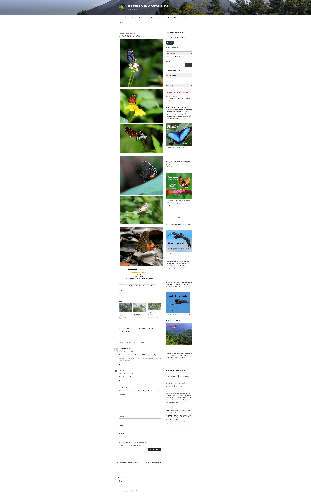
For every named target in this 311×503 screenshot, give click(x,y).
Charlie (133, 33)
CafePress (151, 18)
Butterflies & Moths (132, 269)
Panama (124, 328)
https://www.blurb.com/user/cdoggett (175, 98)
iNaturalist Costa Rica (172, 420)
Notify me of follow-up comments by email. (134, 442)
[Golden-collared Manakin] (125, 307)
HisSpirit (176, 18)
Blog (126, 18)
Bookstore (142, 18)
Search (168, 61)
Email (121, 425)
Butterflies (125, 331)
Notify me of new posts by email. (130, 445)
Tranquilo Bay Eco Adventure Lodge (140, 272)
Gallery (134, 18)
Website (121, 433)
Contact (121, 22)
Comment (122, 395)
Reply (120, 364)
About (184, 18)
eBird (167, 410)
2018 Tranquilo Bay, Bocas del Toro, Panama (140, 278)
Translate (177, 56)
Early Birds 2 (136, 314)
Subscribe (170, 42)
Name (121, 417)
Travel (159, 18)
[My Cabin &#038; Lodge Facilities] (154, 306)
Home (120, 18)
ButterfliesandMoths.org (173, 415)
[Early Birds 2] (139, 307)
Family (167, 18)
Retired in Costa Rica (148, 6)
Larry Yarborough (125, 349)
